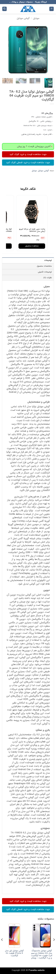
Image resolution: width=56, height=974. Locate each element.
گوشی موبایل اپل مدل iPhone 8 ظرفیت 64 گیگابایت (14, 953)
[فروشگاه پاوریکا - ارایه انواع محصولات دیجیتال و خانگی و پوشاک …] (28, 8)
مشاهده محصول (32, 245)
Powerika (33, 970)
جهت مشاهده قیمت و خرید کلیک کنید (28, 154)
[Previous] (49, 50)
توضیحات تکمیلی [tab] (45, 272)
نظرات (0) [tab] (47, 277)
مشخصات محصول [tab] (44, 266)
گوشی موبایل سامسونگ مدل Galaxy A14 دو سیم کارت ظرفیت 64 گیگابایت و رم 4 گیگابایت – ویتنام (41, 954)
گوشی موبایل (23, 18)
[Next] (4, 50)
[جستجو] (4, 9)
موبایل (36, 18)
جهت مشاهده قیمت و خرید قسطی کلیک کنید (28, 162)
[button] (51, 9)
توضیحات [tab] (48, 260)
